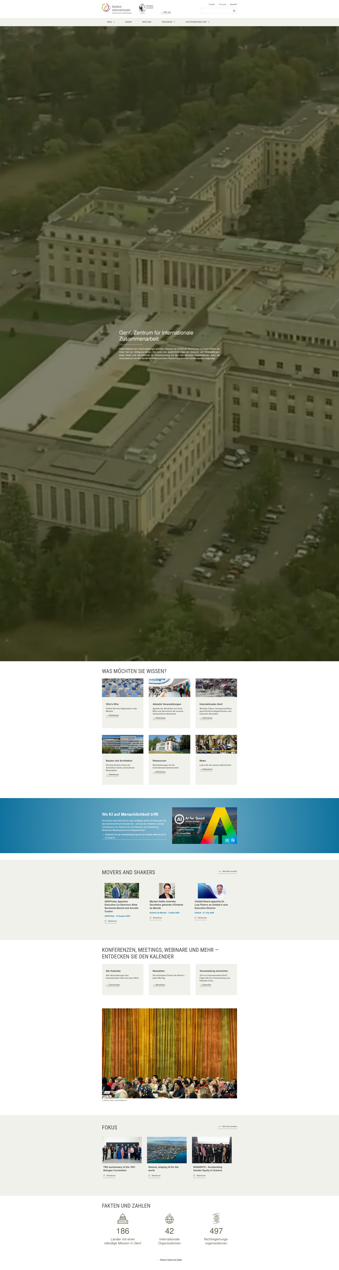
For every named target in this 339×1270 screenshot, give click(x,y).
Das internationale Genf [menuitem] (196, 22)
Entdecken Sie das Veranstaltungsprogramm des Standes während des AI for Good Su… (135, 836)
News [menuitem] (109, 22)
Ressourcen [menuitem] (167, 22)
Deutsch (233, 4)
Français (222, 4)
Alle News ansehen (230, 871)
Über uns (167, 12)
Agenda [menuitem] (128, 22)
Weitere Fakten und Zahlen (171, 1259)
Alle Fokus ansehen (229, 1126)
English (212, 4)
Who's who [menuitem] (146, 22)
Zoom (232, 1094)
